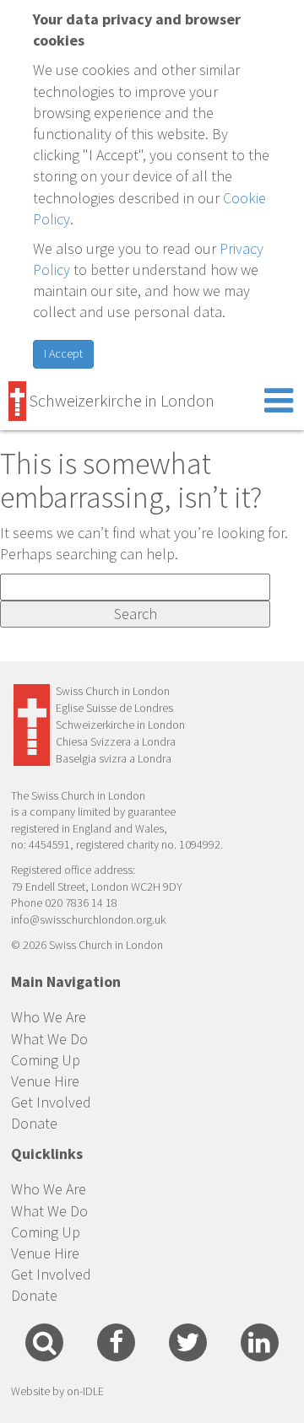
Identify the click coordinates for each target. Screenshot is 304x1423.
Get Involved (51, 1102)
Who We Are (48, 1017)
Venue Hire (45, 1081)
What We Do (49, 1038)
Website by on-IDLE (57, 1391)
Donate (34, 1123)
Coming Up (45, 1060)
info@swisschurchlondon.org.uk (88, 919)
